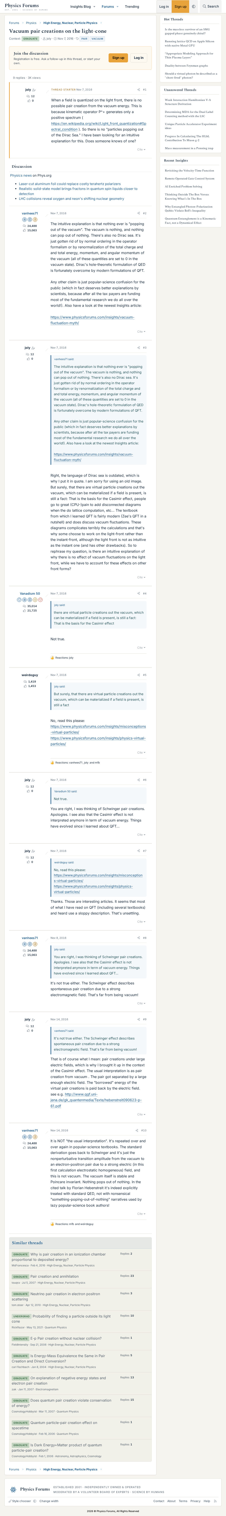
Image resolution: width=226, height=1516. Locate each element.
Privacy (195, 1501)
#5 (145, 675)
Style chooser (21, 1501)
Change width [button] (49, 1501)
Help (207, 1501)
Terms (183, 1501)
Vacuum (97, 38)
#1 (145, 89)
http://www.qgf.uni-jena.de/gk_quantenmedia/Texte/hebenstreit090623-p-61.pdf (96, 1100)
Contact (158, 1501)
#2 (145, 213)
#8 (145, 937)
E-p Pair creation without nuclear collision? (66, 1338)
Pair (84, 38)
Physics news (21, 175)
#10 (144, 1130)
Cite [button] (140, 149)
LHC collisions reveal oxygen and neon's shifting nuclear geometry (71, 199)
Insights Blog (80, 6)
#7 (145, 851)
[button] (94, 6)
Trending (132, 6)
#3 (145, 347)
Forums (108, 6)
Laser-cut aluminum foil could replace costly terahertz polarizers (70, 184)
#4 (145, 593)
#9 (145, 1019)
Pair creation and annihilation (54, 1276)
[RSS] (215, 1501)
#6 (145, 779)
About (171, 1501)
